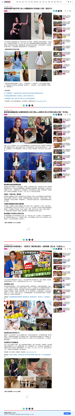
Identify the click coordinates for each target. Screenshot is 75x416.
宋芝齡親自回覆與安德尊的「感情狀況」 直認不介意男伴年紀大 (19, 95)
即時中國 (64, 24)
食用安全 (64, 140)
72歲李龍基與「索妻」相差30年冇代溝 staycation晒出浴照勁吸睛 (19, 98)
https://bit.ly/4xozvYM (31, 352)
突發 (63, 49)
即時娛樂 (11, 6)
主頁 (5, 6)
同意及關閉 (67, 413)
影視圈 (64, 18)
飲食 (63, 146)
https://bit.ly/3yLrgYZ (42, 101)
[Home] (7, 1)
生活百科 (64, 67)
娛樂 (7, 6)
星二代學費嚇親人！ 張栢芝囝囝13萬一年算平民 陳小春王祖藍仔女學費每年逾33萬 (23, 93)
